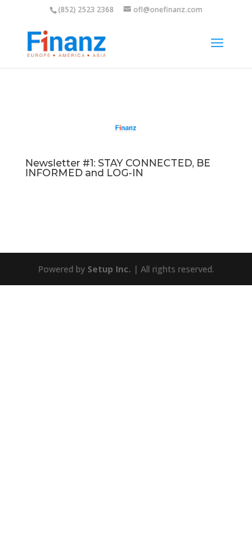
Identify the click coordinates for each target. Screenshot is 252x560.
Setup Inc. (109, 269)
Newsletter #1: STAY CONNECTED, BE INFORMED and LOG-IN (117, 168)
